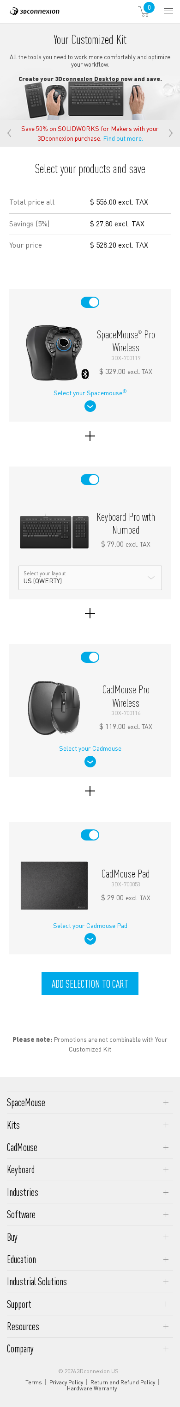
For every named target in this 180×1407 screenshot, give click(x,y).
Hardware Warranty (92, 1388)
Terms (33, 1382)
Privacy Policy (66, 1382)
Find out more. (123, 138)
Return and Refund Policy (122, 1382)
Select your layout (45, 573)
